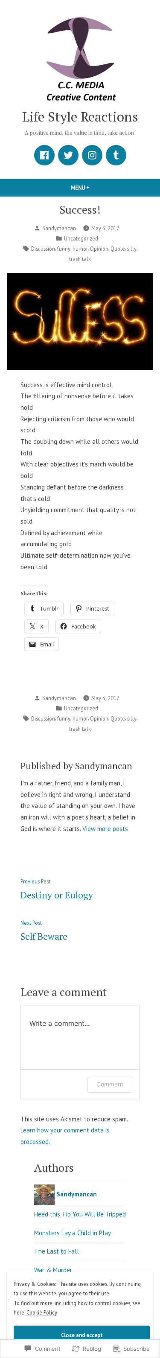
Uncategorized (81, 238)
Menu (95, 187)
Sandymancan (59, 228)
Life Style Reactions (80, 116)
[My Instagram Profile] (92, 155)
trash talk (80, 258)
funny (63, 248)
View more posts (105, 829)
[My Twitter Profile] (68, 155)
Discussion (43, 248)
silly (132, 248)
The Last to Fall (56, 1251)
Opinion (99, 248)
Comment (109, 1084)
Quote (118, 248)
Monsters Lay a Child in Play (72, 1233)
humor (80, 248)
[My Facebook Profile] (44, 155)
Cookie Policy (41, 1312)
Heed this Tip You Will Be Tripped (80, 1214)
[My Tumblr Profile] (116, 155)
